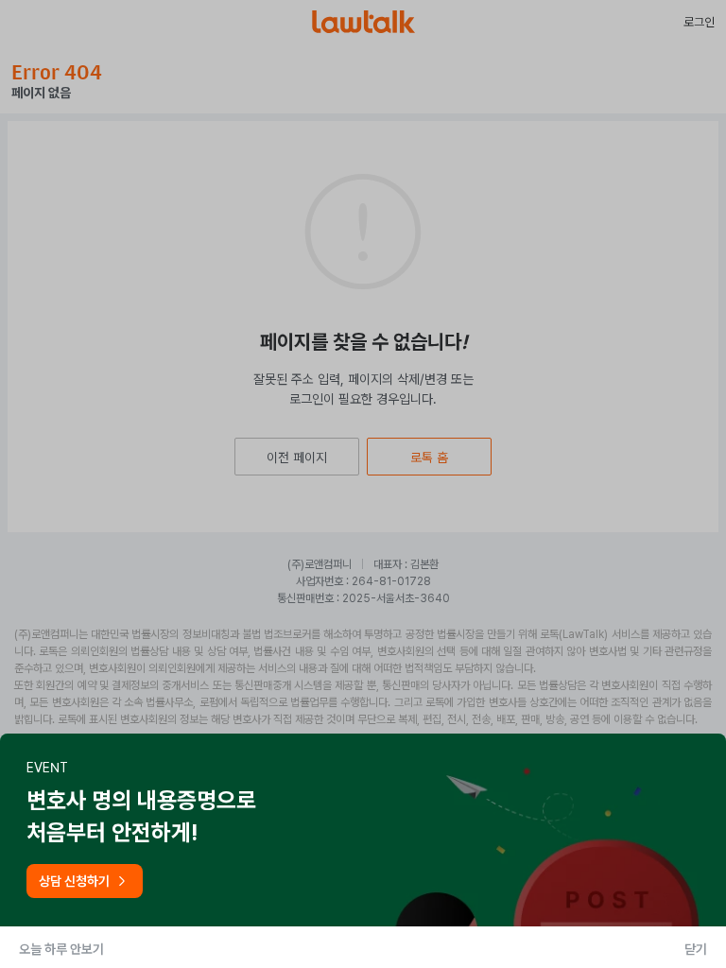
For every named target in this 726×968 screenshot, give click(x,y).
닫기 (695, 949)
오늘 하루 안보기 (61, 949)
